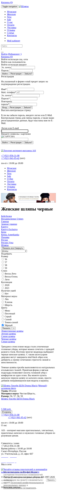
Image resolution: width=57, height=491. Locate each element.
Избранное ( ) (15, 54)
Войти (4, 54)
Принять (51, 480)
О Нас (10, 179)
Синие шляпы (8, 336)
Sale (9, 19)
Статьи (10, 33)
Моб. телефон (8, 92)
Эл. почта (6, 67)
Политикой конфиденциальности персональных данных (24, 483)
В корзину (6, 412)
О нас (10, 22)
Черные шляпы (8, 339)
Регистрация (16, 74)
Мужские (11, 11)
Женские (11, 14)
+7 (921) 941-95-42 (10, 158)
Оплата (10, 25)
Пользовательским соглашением (20, 488)
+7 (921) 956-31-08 (10, 155)
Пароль (4, 70)
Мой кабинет (13, 40)
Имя (4, 89)
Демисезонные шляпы (12, 331)
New (9, 17)
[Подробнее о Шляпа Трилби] (28, 388)
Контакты (12, 35)
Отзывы (11, 30)
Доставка (11, 27)
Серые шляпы (8, 341)
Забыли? (28, 74)
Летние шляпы (8, 333)
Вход (4, 107)
